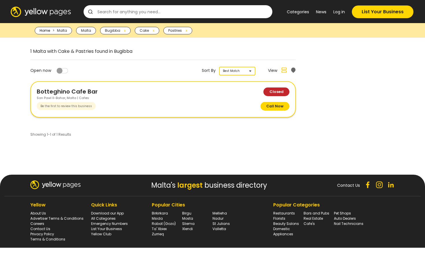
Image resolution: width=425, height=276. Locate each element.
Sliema (188, 223)
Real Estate (313, 218)
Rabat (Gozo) (164, 223)
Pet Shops (342, 213)
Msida (157, 218)
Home (45, 30)
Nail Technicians (348, 223)
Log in (339, 12)
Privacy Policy (42, 234)
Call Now (275, 106)
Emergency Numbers (109, 223)
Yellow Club (101, 234)
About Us (38, 213)
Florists (279, 218)
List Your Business (383, 11)
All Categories (103, 218)
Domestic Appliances (283, 231)
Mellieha (219, 213)
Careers (37, 223)
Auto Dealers (345, 218)
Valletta (219, 228)
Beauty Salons (286, 223)
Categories (298, 12)
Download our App (107, 213)
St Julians (221, 223)
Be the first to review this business (66, 106)
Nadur (217, 218)
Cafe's (309, 223)
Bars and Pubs (316, 213)
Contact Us (40, 228)
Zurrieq (158, 234)
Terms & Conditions (47, 239)
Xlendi (187, 228)
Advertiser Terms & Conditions (57, 218)
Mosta (187, 218)
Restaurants (284, 213)
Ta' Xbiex (159, 228)
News (321, 12)
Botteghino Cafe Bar (67, 91)
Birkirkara (160, 213)
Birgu (186, 213)
